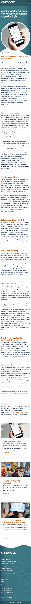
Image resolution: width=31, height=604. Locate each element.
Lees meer (6, 452)
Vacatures (3, 566)
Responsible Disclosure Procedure (10, 574)
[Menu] (28, 3)
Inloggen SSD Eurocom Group (8, 561)
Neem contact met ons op (16, 412)
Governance (4, 572)
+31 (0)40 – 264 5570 (6, 590)
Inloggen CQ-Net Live (6, 559)
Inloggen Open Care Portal (8, 563)
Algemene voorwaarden (7, 570)
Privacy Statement (6, 568)
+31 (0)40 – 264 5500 (6, 588)
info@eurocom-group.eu (7, 597)
